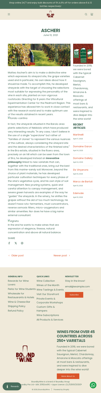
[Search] (86, 14)
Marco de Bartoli (82, 181)
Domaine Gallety (83, 158)
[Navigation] (9, 14)
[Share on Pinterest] (22, 243)
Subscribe (74, 294)
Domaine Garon (82, 146)
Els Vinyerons (80, 169)
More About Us (68, 376)
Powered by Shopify (61, 389)
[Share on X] (16, 243)
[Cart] (92, 14)
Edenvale (78, 193)
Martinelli (78, 134)
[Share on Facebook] (9, 243)
